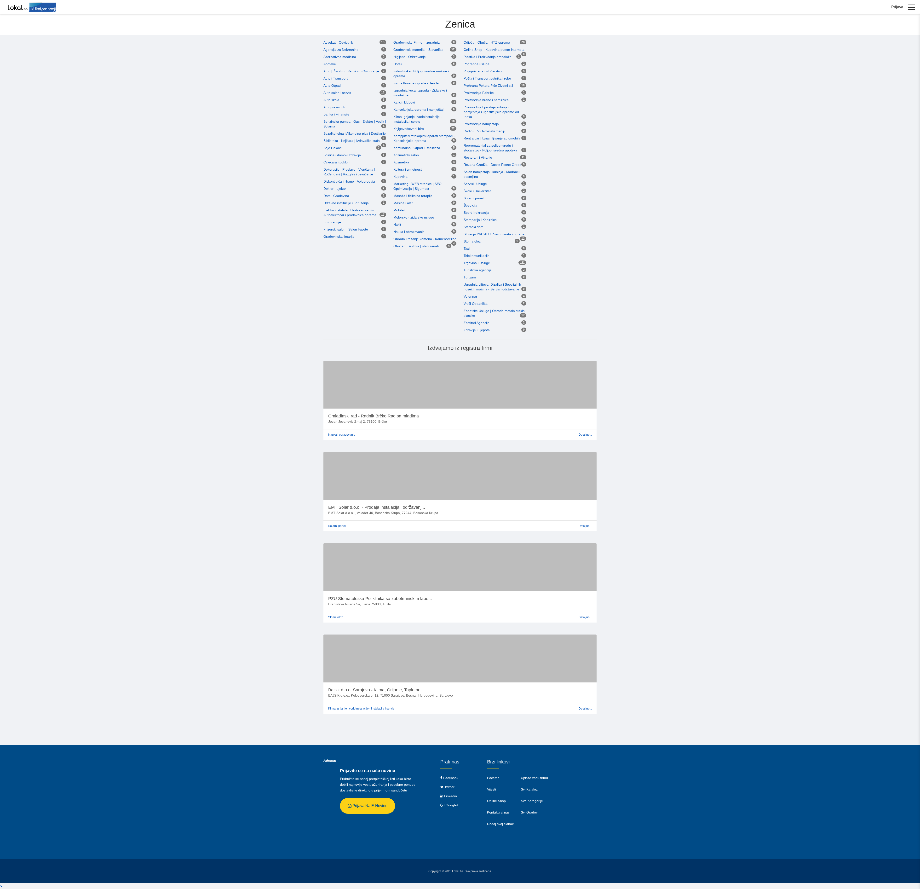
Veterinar (470, 296)
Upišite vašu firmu (534, 778)
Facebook (450, 778)
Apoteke (329, 64)
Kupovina (400, 177)
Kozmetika (401, 162)
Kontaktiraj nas (498, 812)
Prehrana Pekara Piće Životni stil (488, 85)
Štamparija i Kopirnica (480, 220)
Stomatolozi (472, 241)
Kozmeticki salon (406, 155)
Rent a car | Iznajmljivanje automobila (492, 138)
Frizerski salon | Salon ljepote (345, 229)
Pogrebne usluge (476, 64)
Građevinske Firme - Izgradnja (416, 42)
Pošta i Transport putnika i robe (487, 78)
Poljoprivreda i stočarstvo (483, 71)
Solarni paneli (474, 198)
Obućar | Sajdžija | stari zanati (416, 246)
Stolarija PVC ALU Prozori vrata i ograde (494, 234)
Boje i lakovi (332, 148)
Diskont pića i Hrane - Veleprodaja (349, 181)
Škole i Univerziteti (477, 191)
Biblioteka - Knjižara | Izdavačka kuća (351, 141)
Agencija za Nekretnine (340, 50)
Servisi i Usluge (475, 184)
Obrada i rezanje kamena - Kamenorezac (424, 239)
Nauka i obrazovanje (409, 232)
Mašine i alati (403, 203)
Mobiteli (399, 210)
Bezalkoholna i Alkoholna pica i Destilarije (354, 133)
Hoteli (397, 64)
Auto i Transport (335, 78)
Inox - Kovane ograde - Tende (416, 83)
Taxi (467, 248)
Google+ (452, 805)
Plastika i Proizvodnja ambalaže (488, 57)
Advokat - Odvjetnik (338, 42)
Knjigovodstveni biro (408, 129)
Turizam (470, 277)
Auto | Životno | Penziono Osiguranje (351, 71)
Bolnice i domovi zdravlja (342, 155)
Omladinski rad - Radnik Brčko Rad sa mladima (373, 416)
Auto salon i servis (337, 93)
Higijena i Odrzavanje (409, 57)
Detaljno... (585, 434)
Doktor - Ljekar (334, 188)
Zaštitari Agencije (476, 323)
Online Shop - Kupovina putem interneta (494, 50)
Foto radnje (332, 222)
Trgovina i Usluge (477, 263)
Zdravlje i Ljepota (477, 330)
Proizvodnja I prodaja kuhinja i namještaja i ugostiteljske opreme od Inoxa (491, 112)
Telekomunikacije (476, 256)
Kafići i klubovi (404, 102)
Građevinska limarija (338, 236)
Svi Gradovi (529, 812)
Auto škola (331, 100)
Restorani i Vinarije (478, 157)
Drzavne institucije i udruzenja (346, 203)
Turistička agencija (478, 270)
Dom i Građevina (336, 196)
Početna (493, 778)
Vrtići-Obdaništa (476, 304)
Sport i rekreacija (476, 212)
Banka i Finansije (336, 114)
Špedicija (470, 205)
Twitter (448, 787)
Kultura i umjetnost (407, 169)
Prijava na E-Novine (369, 806)
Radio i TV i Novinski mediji (484, 131)
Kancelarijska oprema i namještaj (418, 109)
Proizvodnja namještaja (481, 124)
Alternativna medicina (339, 57)
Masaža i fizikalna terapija (412, 196)
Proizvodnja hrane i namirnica (486, 100)
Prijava (897, 7)
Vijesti (491, 789)
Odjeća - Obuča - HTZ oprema (487, 42)
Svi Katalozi (529, 789)
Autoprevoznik (334, 107)
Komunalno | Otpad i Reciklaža (416, 148)
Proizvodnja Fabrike (479, 93)
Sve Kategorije (532, 801)
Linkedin (450, 796)
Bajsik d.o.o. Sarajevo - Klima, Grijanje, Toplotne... (376, 689)
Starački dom (473, 227)
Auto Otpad (332, 85)
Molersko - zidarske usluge (413, 217)
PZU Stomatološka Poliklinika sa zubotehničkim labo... (380, 598)
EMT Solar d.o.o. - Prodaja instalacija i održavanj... (376, 507)
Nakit (397, 224)
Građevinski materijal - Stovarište (418, 50)
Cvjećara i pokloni (336, 162)
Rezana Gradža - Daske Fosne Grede (492, 165)
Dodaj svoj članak (500, 824)
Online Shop (496, 801)
